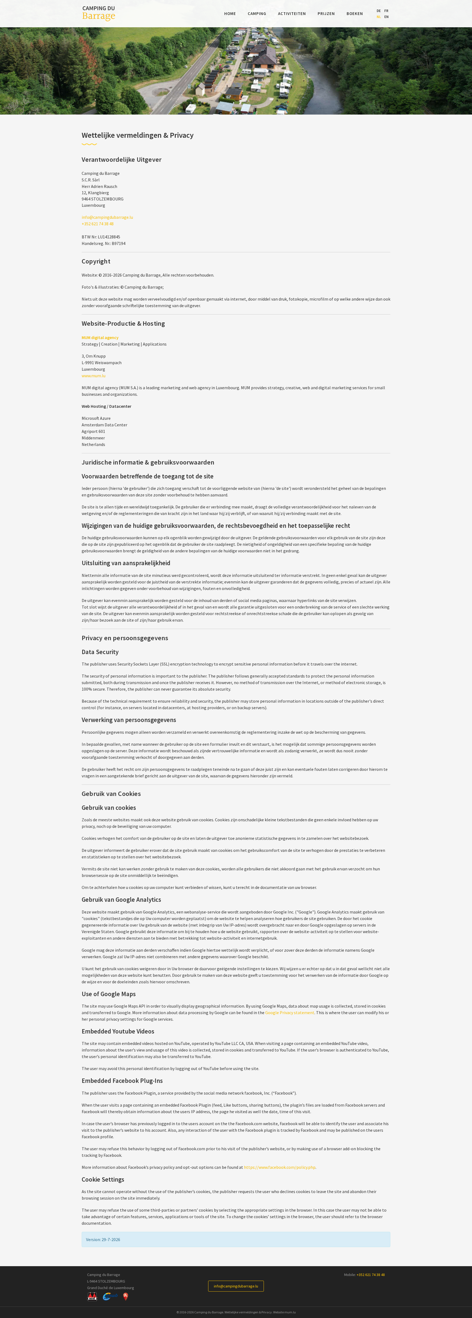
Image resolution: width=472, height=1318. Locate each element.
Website (278, 1312)
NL (379, 17)
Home (230, 13)
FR (386, 11)
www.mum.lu (93, 375)
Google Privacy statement (289, 1012)
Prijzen (326, 13)
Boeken (355, 13)
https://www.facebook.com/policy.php (279, 1167)
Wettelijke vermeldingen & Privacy (248, 1312)
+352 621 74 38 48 (98, 223)
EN (386, 17)
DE (379, 11)
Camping (257, 13)
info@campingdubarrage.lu (107, 217)
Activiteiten (292, 13)
